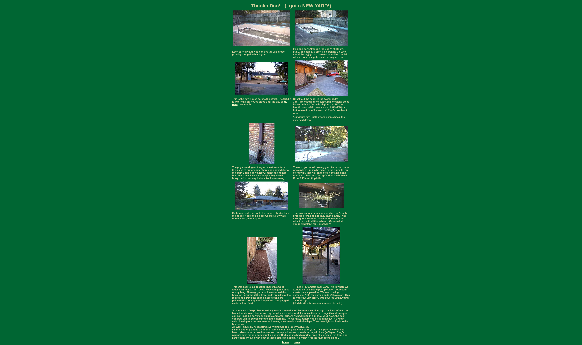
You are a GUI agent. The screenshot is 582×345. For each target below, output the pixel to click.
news (297, 342)
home (285, 342)
